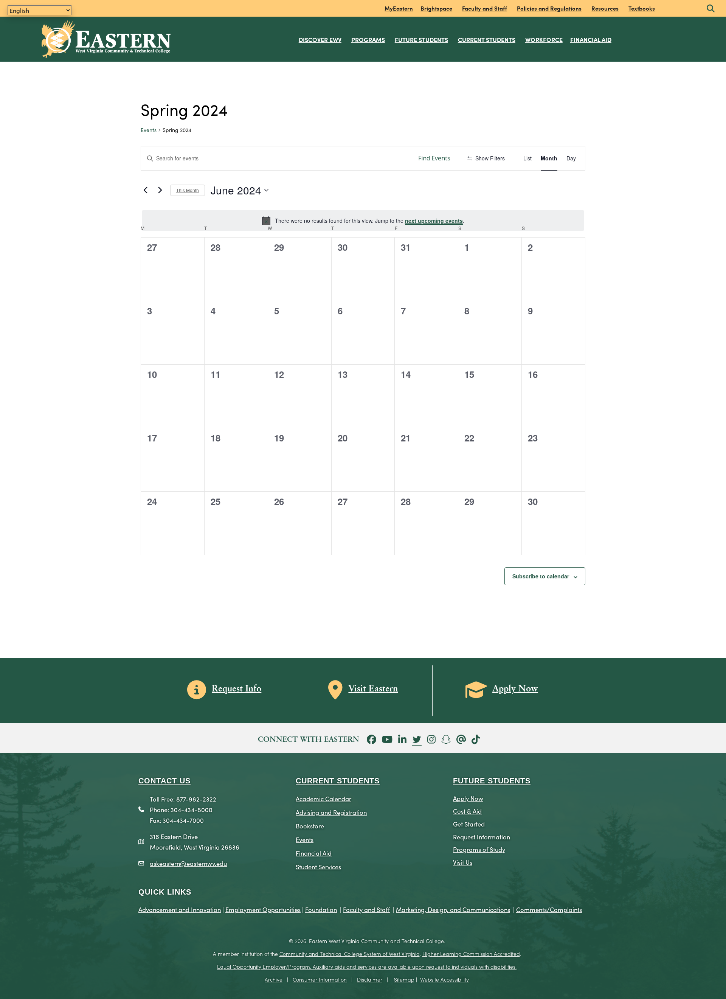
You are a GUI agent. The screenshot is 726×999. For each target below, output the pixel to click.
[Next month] (159, 190)
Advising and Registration (331, 812)
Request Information (481, 836)
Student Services (318, 866)
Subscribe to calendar (540, 576)
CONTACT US (164, 781)
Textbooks (641, 8)
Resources (605, 8)
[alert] (363, 220)
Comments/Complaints (549, 909)
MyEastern (399, 8)
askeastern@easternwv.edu (188, 863)
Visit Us (462, 862)
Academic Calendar (323, 798)
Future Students (421, 39)
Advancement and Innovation (179, 909)
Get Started (469, 823)
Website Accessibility (444, 979)
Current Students (486, 39)
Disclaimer (369, 979)
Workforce (544, 39)
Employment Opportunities (263, 909)
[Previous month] (145, 190)
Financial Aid (590, 39)
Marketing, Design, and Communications (453, 909)
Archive (273, 979)
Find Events (434, 158)
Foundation (321, 909)
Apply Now (468, 798)
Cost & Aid (467, 810)
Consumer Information (320, 979)
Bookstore (310, 825)
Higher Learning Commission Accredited (471, 953)
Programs (368, 39)
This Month (187, 190)
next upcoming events (434, 220)
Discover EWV (320, 39)
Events (149, 130)
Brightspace (436, 8)
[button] (711, 9)
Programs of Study (479, 849)
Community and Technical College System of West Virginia (349, 953)
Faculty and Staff (484, 8)
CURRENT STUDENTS (338, 781)
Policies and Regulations (549, 8)
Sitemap (404, 979)
